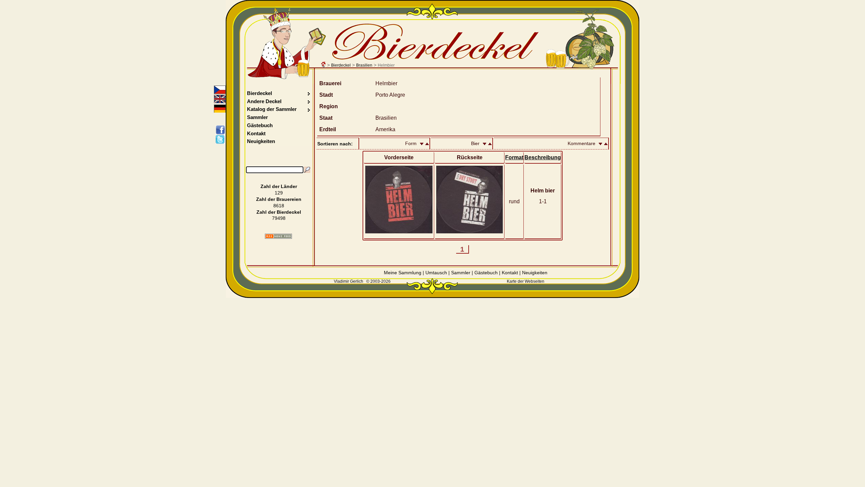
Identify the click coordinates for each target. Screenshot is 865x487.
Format (514, 157)
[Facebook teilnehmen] (221, 130)
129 (279, 192)
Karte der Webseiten (525, 281)
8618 (278, 205)
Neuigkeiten (261, 141)
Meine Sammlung (402, 272)
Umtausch (436, 272)
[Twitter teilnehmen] (221, 139)
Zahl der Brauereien (278, 199)
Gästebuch (260, 125)
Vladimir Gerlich (348, 281)
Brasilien (364, 65)
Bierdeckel (341, 65)
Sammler (257, 117)
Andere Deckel (264, 101)
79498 (279, 218)
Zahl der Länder (279, 186)
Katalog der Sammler (272, 109)
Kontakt (256, 133)
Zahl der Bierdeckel (278, 212)
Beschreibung (542, 157)
